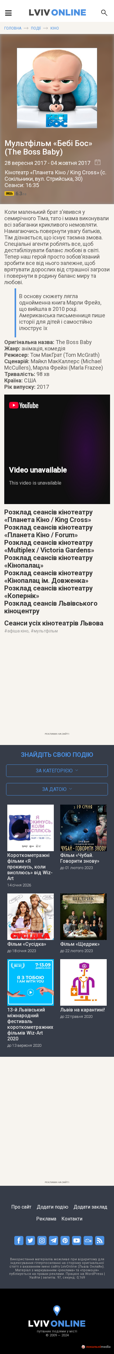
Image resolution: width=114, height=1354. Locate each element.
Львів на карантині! (82, 1010)
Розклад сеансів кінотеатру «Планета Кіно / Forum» (48, 531)
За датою (54, 789)
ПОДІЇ (36, 28)
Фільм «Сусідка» (26, 944)
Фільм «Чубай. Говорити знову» (79, 858)
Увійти (34, 1277)
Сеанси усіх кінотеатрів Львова (53, 623)
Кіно (54, 28)
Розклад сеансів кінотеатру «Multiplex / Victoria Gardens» (49, 546)
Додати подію (52, 1207)
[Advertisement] (57, 686)
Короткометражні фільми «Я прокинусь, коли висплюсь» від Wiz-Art (30, 866)
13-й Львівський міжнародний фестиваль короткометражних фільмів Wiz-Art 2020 (30, 1024)
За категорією (54, 771)
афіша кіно (18, 630)
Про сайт (21, 1207)
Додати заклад (90, 1207)
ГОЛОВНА (12, 28)
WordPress (94, 1274)
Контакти (71, 1219)
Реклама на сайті (57, 734)
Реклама (46, 1219)
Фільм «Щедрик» (80, 944)
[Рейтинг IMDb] (10, 194)
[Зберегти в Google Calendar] (95, 163)
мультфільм (46, 630)
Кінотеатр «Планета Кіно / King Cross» (52, 172)
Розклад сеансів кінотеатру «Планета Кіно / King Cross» (48, 516)
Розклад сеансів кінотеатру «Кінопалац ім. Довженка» (48, 576)
